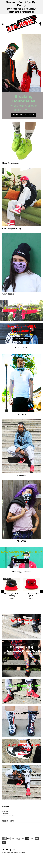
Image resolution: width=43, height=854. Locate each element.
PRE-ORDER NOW (21, 561)
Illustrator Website (8, 816)
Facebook (5, 811)
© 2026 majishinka (7, 852)
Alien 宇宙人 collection (21, 572)
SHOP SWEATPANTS (21, 339)
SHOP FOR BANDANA (23, 113)
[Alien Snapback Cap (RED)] (31, 584)
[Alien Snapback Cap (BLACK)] (11, 584)
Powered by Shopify (19, 852)
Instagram (5, 813)
